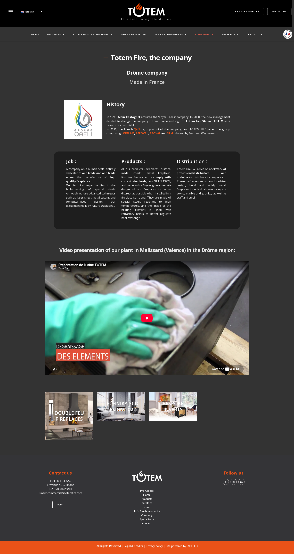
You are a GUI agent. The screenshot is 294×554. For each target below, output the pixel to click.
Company (147, 515)
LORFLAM (127, 133)
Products (147, 499)
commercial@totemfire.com (64, 493)
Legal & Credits (133, 546)
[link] (83, 119)
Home (147, 494)
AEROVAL (142, 133)
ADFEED (192, 546)
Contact (147, 523)
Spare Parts (147, 519)
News (147, 507)
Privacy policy (154, 546)
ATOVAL (155, 133)
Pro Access (147, 490)
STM (170, 133)
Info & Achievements (147, 511)
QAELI (138, 129)
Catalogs (147, 503)
